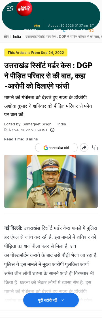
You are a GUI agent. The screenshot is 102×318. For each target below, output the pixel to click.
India (62, 124)
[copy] (95, 147)
